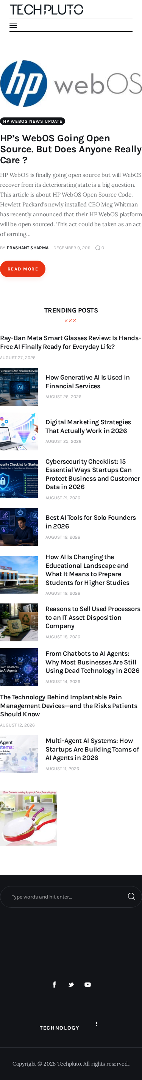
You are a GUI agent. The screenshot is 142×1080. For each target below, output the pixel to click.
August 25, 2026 (63, 441)
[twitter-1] (71, 984)
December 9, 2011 (72, 247)
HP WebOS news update (32, 121)
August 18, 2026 (62, 537)
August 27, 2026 (18, 357)
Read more (23, 269)
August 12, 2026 (17, 725)
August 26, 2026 (63, 396)
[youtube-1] (87, 984)
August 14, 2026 (62, 681)
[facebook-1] (54, 984)
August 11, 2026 (62, 768)
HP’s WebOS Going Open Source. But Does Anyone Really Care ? (70, 149)
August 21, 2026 (62, 497)
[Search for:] (71, 896)
